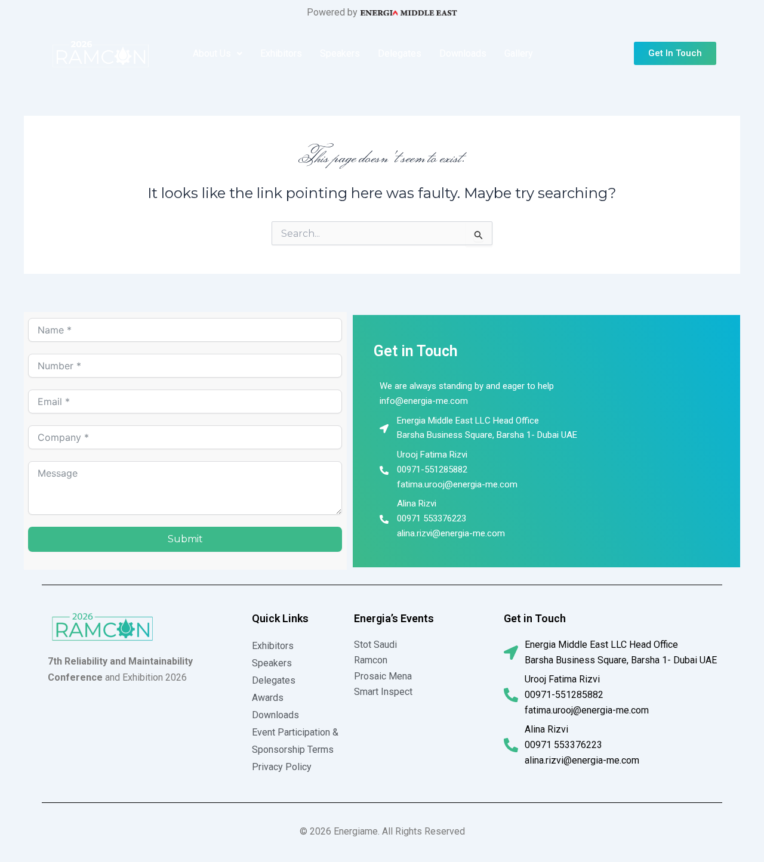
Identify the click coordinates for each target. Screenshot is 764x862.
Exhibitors (281, 53)
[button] (217, 53)
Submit (185, 539)
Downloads (462, 53)
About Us (212, 53)
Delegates (399, 53)
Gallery (518, 53)
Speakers (340, 53)
